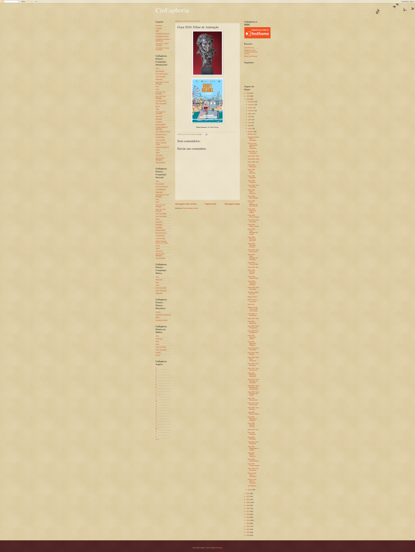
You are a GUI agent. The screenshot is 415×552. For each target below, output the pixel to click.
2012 (248, 526)
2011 (248, 529)
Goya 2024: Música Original (253, 413)
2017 (248, 511)
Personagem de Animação (160, 112)
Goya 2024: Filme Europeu (253, 353)
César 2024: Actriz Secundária (253, 288)
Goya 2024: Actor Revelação (253, 442)
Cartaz (158, 150)
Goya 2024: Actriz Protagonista (253, 326)
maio (250, 122)
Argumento (159, 116)
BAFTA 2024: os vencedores (253, 300)
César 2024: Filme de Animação (253, 250)
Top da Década (160, 162)
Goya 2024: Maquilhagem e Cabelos (253, 448)
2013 (248, 523)
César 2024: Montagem (252, 176)
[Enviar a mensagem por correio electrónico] (206, 134)
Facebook (159, 25)
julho (249, 116)
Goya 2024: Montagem (252, 438)
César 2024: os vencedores (252, 152)
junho (250, 119)
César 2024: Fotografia (252, 181)
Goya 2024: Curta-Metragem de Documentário (253, 387)
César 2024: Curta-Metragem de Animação (253, 257)
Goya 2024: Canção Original (253, 464)
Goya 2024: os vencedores (252, 314)
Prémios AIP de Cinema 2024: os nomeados (253, 309)
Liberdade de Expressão (163, 315)
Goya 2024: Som (253, 429)
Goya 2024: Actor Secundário (253, 469)
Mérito (158, 317)
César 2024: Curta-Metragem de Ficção (253, 231)
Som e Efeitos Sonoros (163, 132)
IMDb (157, 31)
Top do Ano (159, 155)
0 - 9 (157, 439)
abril (249, 125)
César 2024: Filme (253, 156)
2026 (248, 93)
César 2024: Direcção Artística (251, 271)
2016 (248, 514)
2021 (248, 499)
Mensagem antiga (232, 204)
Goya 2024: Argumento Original (252, 337)
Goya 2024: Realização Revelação (252, 374)
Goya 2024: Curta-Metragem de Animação (253, 381)
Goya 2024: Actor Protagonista (253, 331)
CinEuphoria (172, 10)
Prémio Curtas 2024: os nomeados (252, 481)
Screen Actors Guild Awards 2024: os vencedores (253, 146)
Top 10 (158, 355)
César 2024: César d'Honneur (251, 171)
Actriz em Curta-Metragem (161, 97)
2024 (248, 99)
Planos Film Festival (250, 56)
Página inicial (210, 204)
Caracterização (160, 140)
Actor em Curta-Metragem (161, 92)
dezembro (251, 101)
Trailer (158, 152)
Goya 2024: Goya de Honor (253, 408)
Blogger (220, 548)
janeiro (250, 489)
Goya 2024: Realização (252, 322)
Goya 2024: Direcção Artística (251, 425)
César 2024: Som (253, 267)
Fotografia (159, 122)
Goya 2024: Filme (253, 318)
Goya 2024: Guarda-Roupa (253, 460)
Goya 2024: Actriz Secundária (253, 349)
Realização (159, 79)
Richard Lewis (252, 134)
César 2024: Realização (252, 165)
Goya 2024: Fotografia (252, 433)
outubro (250, 108)
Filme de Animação (162, 74)
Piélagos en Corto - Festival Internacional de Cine (251, 52)
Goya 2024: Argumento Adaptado (252, 343)
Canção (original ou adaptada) (162, 128)
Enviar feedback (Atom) (190, 208)
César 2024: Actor (253, 162)
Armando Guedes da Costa (253, 293)
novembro (251, 104)
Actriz (157, 89)
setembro (251, 110)
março (250, 128)
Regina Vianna (252, 297)
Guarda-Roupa (160, 137)
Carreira (158, 312)
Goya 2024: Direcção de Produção (252, 418)
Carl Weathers (252, 486)
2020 (248, 502)
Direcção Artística (161, 134)
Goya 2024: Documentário (253, 399)
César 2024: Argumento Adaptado (252, 282)
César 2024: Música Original (253, 216)
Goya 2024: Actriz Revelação (253, 364)
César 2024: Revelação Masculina (252, 238)
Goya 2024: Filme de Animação (253, 403)
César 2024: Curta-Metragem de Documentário (253, 203)
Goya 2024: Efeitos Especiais (251, 454)
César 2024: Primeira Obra (253, 263)
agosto (250, 113)
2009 (248, 535)
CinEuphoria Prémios (162, 36)
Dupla (157, 109)
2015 (248, 517)
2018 (248, 508)
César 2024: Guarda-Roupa (253, 277)
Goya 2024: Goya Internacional (253, 369)
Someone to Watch (162, 320)
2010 (248, 532)
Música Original (160, 124)
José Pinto (251, 304)
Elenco (158, 106)
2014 (248, 520)
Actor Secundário (161, 101)
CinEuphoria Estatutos (163, 34)
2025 (248, 96)
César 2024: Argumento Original (252, 210)
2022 (248, 496)
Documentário (160, 71)
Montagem (159, 119)
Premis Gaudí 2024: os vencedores (252, 474)
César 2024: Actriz (253, 159)
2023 (248, 493)
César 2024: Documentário (253, 197)
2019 (248, 505)
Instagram (159, 28)
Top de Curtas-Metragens (160, 159)
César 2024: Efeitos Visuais (253, 225)
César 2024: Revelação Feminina (252, 245)
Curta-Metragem (161, 76)
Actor (157, 86)
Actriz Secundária (161, 103)
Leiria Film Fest (249, 47)
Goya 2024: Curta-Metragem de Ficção (253, 393)
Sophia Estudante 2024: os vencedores (253, 138)
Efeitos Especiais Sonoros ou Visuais (162, 242)
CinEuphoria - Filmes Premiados (162, 44)
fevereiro (251, 131)
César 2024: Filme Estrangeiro (253, 186)
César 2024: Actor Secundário (253, 220)
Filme (157, 68)
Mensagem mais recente (185, 204)
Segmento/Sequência (162, 147)
